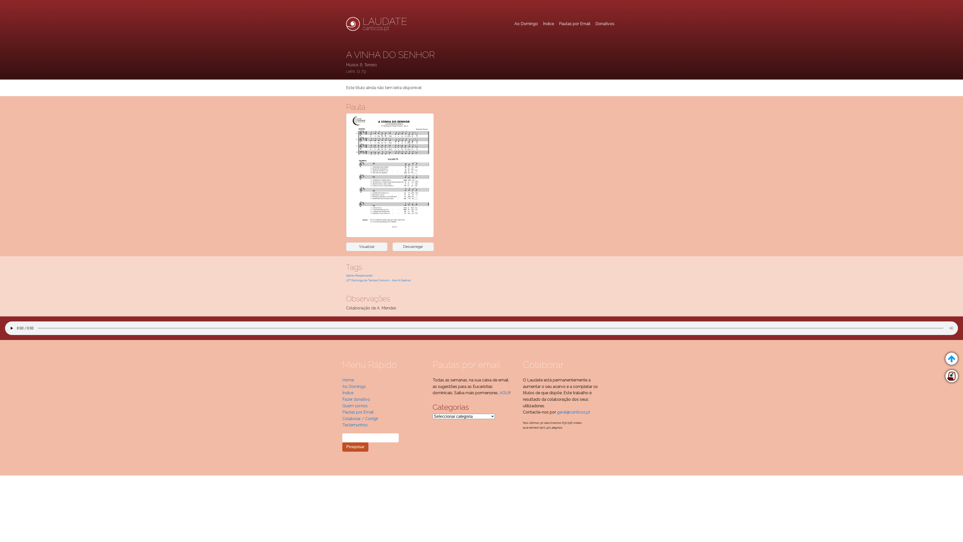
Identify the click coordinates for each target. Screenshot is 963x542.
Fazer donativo (356, 399)
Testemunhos (355, 425)
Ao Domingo (526, 23)
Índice (548, 23)
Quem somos (355, 405)
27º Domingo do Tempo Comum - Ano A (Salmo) (378, 280)
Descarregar (413, 247)
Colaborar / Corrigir (360, 418)
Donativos (604, 23)
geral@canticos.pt (573, 412)
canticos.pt (384, 24)
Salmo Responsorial (359, 275)
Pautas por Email (574, 23)
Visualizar (367, 247)
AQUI (504, 392)
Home (348, 380)
